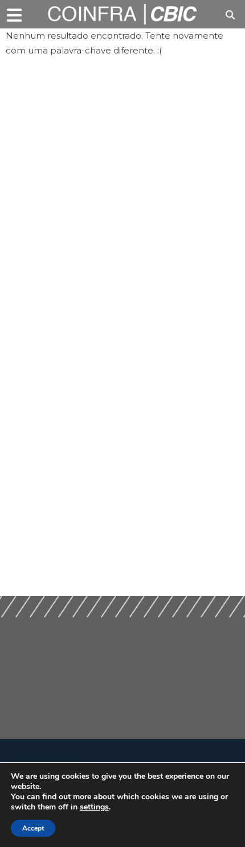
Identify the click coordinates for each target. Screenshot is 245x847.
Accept (33, 828)
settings (94, 807)
